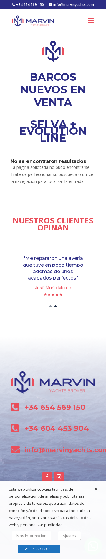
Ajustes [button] (69, 535)
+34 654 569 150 (30, 4)
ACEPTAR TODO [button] (38, 548)
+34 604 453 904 (56, 428)
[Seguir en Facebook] (47, 476)
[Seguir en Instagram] (59, 476)
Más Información (31, 535)
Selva (48, 124)
